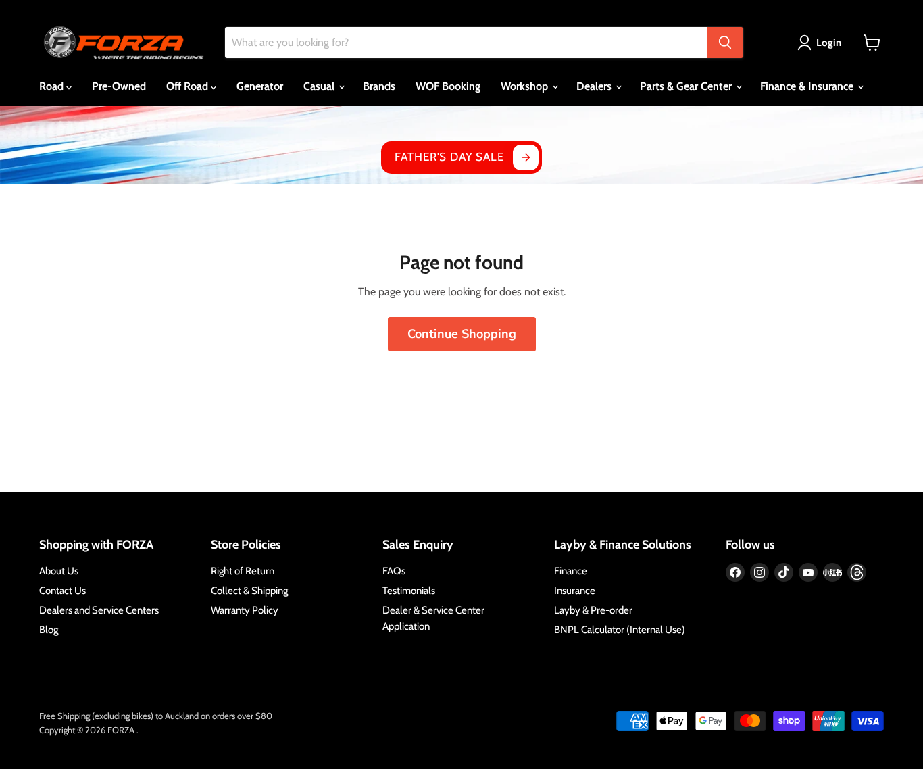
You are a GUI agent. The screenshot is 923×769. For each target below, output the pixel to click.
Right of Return (242, 571)
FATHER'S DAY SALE (449, 157)
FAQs (393, 571)
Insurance (574, 591)
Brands (379, 86)
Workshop (526, 86)
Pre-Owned (119, 86)
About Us (58, 571)
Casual (320, 86)
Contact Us (62, 591)
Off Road (188, 86)
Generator (259, 86)
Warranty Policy (244, 610)
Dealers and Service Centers (99, 610)
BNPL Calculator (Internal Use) (619, 630)
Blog (48, 630)
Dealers (595, 86)
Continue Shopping (461, 334)
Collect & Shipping (249, 591)
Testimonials (408, 591)
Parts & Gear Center (687, 86)
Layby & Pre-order (593, 610)
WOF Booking (448, 86)
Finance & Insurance (808, 86)
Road (52, 86)
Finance (570, 571)
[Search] (725, 42)
